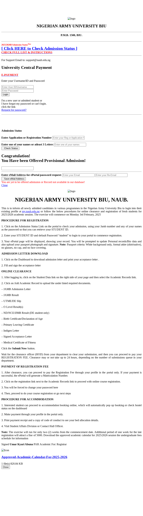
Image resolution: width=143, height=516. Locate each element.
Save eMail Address (13, 178)
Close (4, 185)
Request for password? (14, 109)
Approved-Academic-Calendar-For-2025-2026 (34, 457)
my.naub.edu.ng (31, 211)
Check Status (10, 148)
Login (5, 94)
